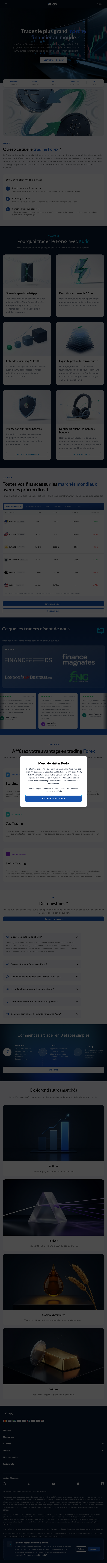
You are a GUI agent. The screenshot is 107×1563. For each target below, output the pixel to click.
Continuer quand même (53, 798)
